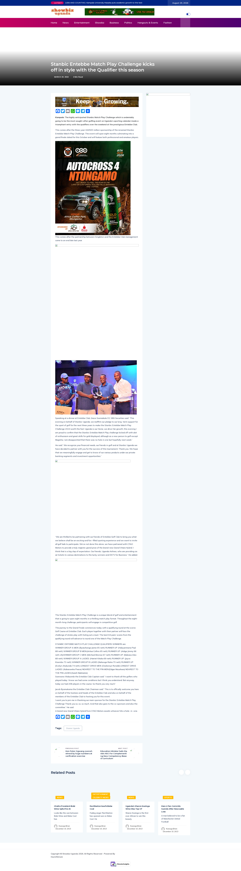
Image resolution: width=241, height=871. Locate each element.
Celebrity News (101, 797)
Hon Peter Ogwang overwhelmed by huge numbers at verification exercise (79, 753)
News (66, 22)
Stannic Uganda (73, 728)
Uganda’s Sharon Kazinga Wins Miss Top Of (138, 807)
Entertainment (81, 22)
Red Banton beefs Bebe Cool (101, 807)
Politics (128, 22)
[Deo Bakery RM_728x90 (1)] (97, 102)
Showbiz (99, 22)
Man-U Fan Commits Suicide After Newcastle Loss (172, 809)
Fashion (168, 22)
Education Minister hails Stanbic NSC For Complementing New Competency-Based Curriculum (113, 755)
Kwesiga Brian (64, 826)
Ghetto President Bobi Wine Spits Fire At (64, 807)
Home (54, 22)
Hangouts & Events (148, 22)
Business (114, 22)
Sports (168, 797)
